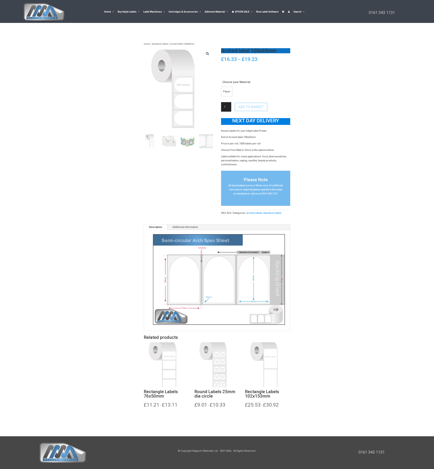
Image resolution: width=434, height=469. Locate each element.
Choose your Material (236, 82)
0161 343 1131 (382, 12)
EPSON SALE (242, 11)
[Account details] (289, 11)
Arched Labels (254, 213)
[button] (207, 54)
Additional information (185, 227)
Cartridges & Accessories (183, 11)
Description (155, 227)
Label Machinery (152, 11)
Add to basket (251, 107)
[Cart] (283, 11)
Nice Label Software (267, 11)
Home (107, 11)
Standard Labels (160, 44)
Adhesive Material (215, 11)
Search (297, 11)
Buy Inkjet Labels (127, 11)
